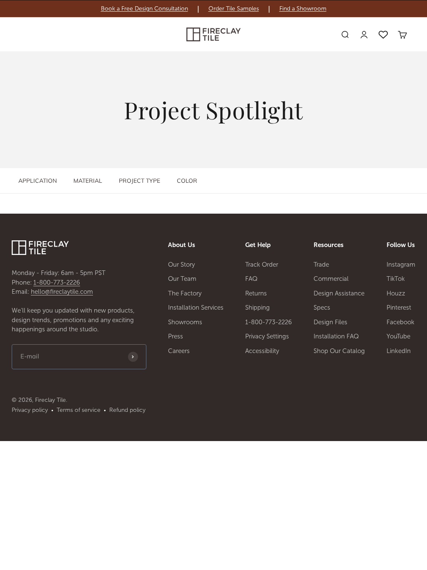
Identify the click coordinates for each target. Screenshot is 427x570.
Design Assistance (339, 293)
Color (187, 180)
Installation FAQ (336, 336)
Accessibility (262, 351)
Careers (179, 351)
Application (37, 180)
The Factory (184, 293)
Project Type (139, 180)
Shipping (257, 307)
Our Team (182, 278)
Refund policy (127, 410)
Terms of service (78, 410)
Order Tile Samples (233, 8)
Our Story (181, 264)
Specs (322, 307)
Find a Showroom (303, 8)
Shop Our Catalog (339, 351)
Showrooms (185, 322)
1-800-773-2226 (56, 282)
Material (87, 180)
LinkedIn (399, 351)
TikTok (396, 278)
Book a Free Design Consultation (144, 8)
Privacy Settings (267, 336)
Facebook (400, 322)
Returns (256, 293)
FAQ (251, 278)
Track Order (261, 264)
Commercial (331, 278)
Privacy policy (30, 410)
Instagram (401, 264)
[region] (213, 8)
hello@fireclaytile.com (62, 291)
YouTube (398, 336)
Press (175, 336)
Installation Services (196, 307)
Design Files (330, 322)
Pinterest (399, 307)
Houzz (396, 293)
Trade (321, 264)
